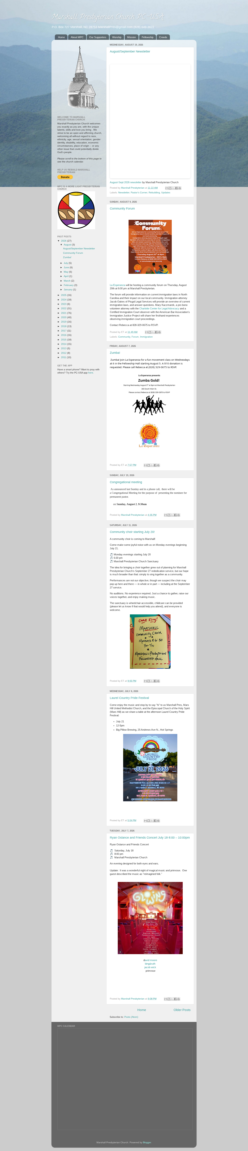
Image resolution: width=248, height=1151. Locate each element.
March (67, 281)
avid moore (151, 960)
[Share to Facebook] (176, 188)
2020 (64, 317)
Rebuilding (154, 192)
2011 (64, 357)
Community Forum (122, 208)
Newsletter (123, 192)
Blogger (147, 1142)
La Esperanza (117, 285)
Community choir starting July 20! (132, 532)
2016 (64, 335)
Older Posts (182, 1010)
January (68, 289)
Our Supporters (97, 37)
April (66, 276)
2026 (64, 241)
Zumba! (115, 352)
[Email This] (167, 188)
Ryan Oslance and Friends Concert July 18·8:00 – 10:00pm (150, 837)
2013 (64, 348)
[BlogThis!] (170, 188)
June (67, 267)
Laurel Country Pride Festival (129, 698)
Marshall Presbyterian (133, 188)
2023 (64, 304)
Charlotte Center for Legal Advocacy (159, 308)
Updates (165, 192)
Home (61, 37)
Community (124, 337)
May (66, 272)
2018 (64, 326)
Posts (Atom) (131, 1017)
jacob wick (150, 967)
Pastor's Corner (139, 192)
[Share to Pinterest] (179, 188)
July (66, 263)
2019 (64, 322)
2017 (64, 330)
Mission (131, 37)
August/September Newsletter (130, 51)
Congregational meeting (126, 482)
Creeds (163, 37)
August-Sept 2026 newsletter (126, 182)
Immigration (146, 337)
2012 (64, 353)
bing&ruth (150, 963)
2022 (64, 308)
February (69, 285)
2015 (64, 339)
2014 (64, 344)
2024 (64, 299)
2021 (64, 313)
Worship (116, 37)
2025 (64, 295)
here (90, 372)
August (68, 244)
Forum (135, 337)
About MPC (77, 37)
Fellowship (147, 37)
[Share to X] (173, 188)
